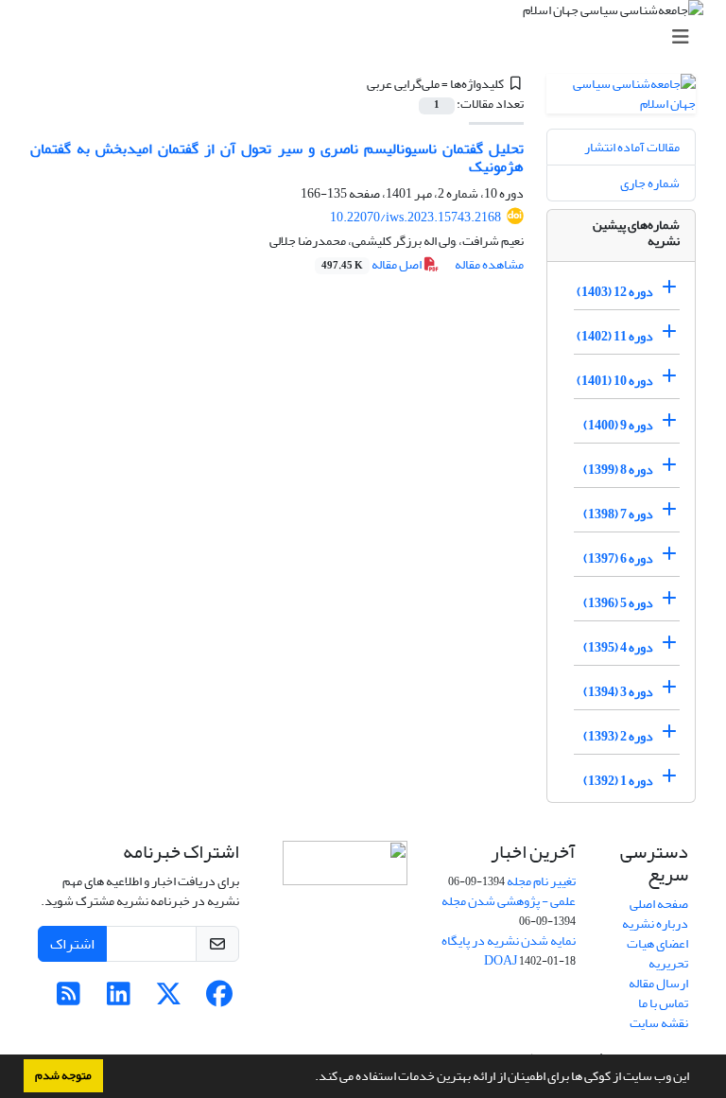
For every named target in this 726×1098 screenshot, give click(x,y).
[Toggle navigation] (368, 37)
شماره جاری (650, 183)
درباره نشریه (655, 923)
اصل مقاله (372, 264)
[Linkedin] (118, 999)
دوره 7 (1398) (618, 514)
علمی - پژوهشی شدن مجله (508, 901)
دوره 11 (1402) (615, 336)
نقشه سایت (659, 1023)
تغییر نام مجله (541, 881)
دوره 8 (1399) (618, 469)
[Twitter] (168, 999)
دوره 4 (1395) (618, 647)
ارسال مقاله (658, 983)
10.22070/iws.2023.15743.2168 (415, 217)
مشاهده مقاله (489, 264)
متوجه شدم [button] (63, 1075)
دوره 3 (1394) (618, 692)
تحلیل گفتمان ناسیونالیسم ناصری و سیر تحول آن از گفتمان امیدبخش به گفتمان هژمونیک (277, 157)
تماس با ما (663, 1003)
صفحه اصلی (659, 903)
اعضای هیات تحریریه (657, 953)
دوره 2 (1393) (618, 736)
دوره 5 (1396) (618, 603)
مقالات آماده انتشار (632, 147)
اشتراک (72, 944)
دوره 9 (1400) (618, 425)
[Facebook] (219, 999)
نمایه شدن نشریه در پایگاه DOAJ (508, 950)
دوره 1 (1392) (618, 780)
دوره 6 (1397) (618, 558)
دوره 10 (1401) (615, 380)
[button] (310, 1078)
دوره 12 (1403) (615, 292)
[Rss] (68, 999)
